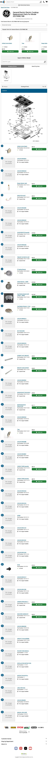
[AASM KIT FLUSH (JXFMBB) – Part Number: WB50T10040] (8, 642)
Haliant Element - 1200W (22, 281)
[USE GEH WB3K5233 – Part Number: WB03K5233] (8, 224)
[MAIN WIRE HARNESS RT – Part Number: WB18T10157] (8, 618)
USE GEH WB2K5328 (21, 244)
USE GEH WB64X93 (21, 700)
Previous (5, 86)
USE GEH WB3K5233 (21, 220)
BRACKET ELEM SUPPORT (23, 367)
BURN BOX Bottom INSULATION (21, 405)
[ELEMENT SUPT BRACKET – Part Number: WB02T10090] (8, 359)
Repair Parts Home (5, 7)
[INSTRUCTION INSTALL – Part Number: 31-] (8, 679)
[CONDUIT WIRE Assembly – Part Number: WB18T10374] (8, 470)
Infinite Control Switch (7, 43)
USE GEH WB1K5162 (21, 491)
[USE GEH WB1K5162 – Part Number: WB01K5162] (8, 495)
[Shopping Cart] (46, 2)
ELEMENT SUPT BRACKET (23, 355)
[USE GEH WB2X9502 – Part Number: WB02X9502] (8, 384)
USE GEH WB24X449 (21, 208)
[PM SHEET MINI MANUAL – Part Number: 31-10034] (8, 655)
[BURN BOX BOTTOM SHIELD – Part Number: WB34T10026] (8, 396)
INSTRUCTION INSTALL (22, 675)
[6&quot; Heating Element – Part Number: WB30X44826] (8, 273)
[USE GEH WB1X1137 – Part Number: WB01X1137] (8, 532)
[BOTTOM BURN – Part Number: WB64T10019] (8, 335)
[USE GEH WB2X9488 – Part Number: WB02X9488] (8, 446)
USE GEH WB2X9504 (21, 158)
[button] (1, 2)
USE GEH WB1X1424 (21, 552)
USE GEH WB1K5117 (21, 577)
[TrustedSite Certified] (24, 754)
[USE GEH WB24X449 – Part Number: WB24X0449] (8, 212)
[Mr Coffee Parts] (41, 727)
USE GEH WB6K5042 (21, 417)
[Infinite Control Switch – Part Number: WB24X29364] (10, 37)
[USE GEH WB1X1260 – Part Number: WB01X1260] (8, 593)
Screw (18, 564)
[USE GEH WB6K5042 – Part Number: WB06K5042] (8, 421)
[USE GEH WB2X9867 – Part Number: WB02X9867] (8, 458)
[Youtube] (30, 748)
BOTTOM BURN (20, 331)
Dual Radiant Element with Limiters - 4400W (23, 294)
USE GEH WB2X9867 (21, 454)
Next (43, 86)
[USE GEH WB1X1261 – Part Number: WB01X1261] (8, 544)
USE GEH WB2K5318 (21, 343)
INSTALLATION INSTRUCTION (24, 663)
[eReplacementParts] (4, 2)
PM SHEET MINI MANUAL (23, 651)
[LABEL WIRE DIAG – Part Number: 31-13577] (8, 692)
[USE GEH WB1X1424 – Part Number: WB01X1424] (8, 556)
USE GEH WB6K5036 (21, 626)
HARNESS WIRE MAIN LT (22, 601)
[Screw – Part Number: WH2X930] (8, 569)
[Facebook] (16, 748)
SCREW (18, 515)
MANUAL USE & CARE (22, 712)
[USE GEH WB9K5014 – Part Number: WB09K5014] (8, 322)
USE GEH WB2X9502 (21, 380)
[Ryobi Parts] (20, 727)
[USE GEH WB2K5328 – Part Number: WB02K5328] (8, 249)
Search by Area (35, 66)
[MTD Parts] (27, 727)
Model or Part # (10, 2)
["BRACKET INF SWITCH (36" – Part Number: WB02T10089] (8, 261)
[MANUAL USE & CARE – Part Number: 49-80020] (8, 716)
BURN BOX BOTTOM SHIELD (23, 392)
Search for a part (6, 61)
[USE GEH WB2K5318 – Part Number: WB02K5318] (8, 347)
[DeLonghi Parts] (34, 727)
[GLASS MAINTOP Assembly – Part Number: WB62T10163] (8, 236)
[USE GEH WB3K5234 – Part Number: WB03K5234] (8, 175)
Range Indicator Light (22, 183)
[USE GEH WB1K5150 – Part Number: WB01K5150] (8, 507)
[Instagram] (20, 748)
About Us (4, 744)
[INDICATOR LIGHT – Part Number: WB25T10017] (8, 199)
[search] (41, 2)
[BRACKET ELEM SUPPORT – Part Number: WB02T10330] (8, 372)
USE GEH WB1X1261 (21, 540)
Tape (23, 43)
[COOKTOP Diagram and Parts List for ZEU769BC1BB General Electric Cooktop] (24, 118)
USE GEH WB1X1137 (21, 527)
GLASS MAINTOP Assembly (23, 232)
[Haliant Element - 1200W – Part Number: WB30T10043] (8, 286)
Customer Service (6, 739)
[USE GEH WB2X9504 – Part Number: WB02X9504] (8, 162)
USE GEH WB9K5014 (21, 318)
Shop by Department (7, 741)
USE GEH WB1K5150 (21, 503)
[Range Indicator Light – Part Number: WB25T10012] (8, 187)
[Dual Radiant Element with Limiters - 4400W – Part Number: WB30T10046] (8, 298)
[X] (25, 748)
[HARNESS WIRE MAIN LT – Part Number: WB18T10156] (8, 606)
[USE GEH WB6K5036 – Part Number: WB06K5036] (8, 630)
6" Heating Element (21, 269)
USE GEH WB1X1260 (21, 589)
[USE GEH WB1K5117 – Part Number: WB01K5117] (8, 581)
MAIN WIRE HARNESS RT (22, 614)
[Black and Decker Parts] (6, 727)
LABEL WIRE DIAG (21, 687)
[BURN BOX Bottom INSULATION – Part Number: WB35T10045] (8, 409)
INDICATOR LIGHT (21, 195)
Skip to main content (24, 11)
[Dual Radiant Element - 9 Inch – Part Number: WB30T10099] (8, 310)
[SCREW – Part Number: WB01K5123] (8, 519)
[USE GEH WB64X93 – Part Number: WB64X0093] (8, 704)
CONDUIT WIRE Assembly (23, 466)
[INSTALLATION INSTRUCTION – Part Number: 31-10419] (8, 667)
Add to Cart (11, 51)
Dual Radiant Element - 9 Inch (23, 306)
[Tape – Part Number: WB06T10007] (30, 37)
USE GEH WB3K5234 (21, 171)
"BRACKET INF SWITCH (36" (23, 257)
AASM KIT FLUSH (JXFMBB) (23, 638)
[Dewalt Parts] (13, 727)
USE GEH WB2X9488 (21, 441)
